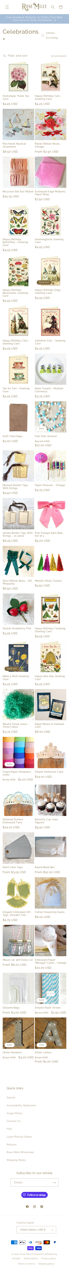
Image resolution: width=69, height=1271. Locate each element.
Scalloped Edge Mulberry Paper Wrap (50, 193)
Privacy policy (49, 1258)
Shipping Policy (16, 1160)
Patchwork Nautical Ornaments (14, 145)
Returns (11, 1144)
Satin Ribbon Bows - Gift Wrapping (17, 582)
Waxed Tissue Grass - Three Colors (16, 725)
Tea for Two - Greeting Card (16, 390)
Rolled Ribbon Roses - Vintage (48, 145)
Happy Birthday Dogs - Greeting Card (49, 291)
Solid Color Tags (13, 867)
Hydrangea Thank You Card (16, 97)
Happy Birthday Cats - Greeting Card (48, 97)
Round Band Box (45, 867)
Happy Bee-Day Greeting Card (50, 678)
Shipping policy (46, 1264)
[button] (7, 7)
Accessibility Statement (21, 1105)
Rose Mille (25, 1254)
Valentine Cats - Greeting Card (50, 342)
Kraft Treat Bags (12, 436)
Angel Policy (14, 1113)
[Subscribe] (54, 1182)
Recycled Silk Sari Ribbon (18, 191)
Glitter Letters (43, 1052)
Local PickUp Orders (19, 1136)
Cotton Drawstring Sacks (50, 912)
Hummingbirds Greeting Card (49, 241)
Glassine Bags (11, 1007)
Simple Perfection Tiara (49, 771)
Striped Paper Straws (48, 1007)
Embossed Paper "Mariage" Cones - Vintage (50, 961)
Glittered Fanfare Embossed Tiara (13, 821)
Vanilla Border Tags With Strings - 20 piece (18, 534)
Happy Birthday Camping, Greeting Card (50, 630)
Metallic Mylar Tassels (48, 580)
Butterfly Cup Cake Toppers (46, 821)
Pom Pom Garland (46, 436)
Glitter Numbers (12, 1052)
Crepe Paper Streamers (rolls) (17, 773)
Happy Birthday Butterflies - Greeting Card (15, 242)
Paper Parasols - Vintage (50, 485)
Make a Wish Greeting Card (16, 678)
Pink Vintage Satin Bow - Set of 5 (50, 534)
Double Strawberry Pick (17, 628)
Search (11, 1097)
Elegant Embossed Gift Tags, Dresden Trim (17, 913)
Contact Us (13, 1121)
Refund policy (31, 1258)
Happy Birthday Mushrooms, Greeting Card (15, 293)
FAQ (9, 1128)
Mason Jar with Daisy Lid (18, 960)
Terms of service (26, 1264)
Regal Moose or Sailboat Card (49, 725)
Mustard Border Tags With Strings (15, 487)
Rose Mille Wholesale (20, 1152)
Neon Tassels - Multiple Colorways (49, 390)
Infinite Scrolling (52, 35)
